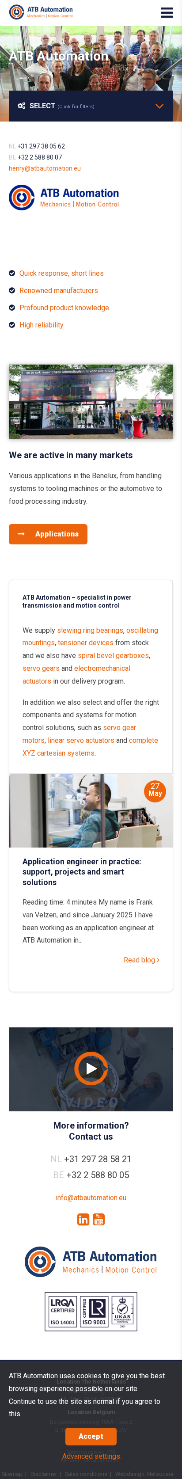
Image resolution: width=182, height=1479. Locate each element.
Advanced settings (91, 1456)
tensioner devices (86, 643)
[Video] (91, 1069)
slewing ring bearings (90, 630)
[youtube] (99, 1219)
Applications (56, 534)
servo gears (41, 668)
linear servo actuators (81, 740)
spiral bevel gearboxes (113, 655)
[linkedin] (83, 1219)
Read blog (140, 960)
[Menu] (166, 12)
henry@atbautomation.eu (45, 168)
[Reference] (91, 436)
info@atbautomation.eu (91, 1198)
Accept (91, 1436)
